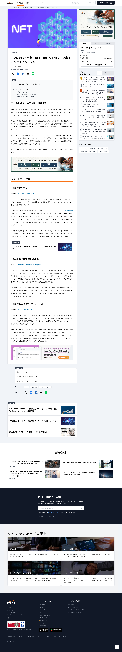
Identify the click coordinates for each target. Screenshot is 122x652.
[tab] (85, 43)
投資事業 (70, 604)
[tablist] (97, 43)
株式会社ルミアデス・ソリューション (27, 96)
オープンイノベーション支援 (76, 610)
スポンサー (43, 623)
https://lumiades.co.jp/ (25, 309)
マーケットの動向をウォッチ (96, 65)
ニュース (35, 3)
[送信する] (81, 508)
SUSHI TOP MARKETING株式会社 (27, 94)
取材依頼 (42, 620)
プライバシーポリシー (54, 513)
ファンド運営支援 (73, 607)
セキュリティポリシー (49, 636)
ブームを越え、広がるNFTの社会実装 (27, 84)
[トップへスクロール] (117, 647)
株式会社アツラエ (22, 92)
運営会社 (61, 636)
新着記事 (20, 3)
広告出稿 (42, 618)
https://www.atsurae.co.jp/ (26, 193)
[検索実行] (93, 3)
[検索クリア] (90, 3)
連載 (27, 3)
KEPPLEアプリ (44, 626)
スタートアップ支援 (73, 612)
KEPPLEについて (45, 615)
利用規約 (21, 636)
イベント (45, 3)
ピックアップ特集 (16, 67)
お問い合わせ (11, 636)
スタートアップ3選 (21, 89)
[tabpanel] (97, 56)
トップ (9, 7)
